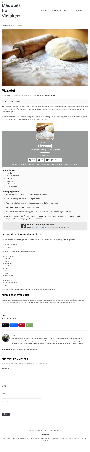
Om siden (79, 10)
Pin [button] (41, 160)
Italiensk (11, 319)
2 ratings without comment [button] (29, 349)
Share (15, 325)
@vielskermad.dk (37, 227)
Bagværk (12, 25)
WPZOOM (57, 430)
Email (4, 393)
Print (33, 160)
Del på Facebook (54, 160)
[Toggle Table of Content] (84, 101)
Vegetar (52, 95)
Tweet (6, 325)
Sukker (17, 319)
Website (5, 401)
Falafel (7, 268)
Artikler (68, 10)
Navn (4, 386)
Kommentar (6, 368)
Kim (9, 95)
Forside (44, 10)
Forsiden (5, 25)
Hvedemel (5, 319)
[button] (41, 152)
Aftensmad (40, 95)
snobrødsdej (43, 300)
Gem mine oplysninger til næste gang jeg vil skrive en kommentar (22, 409)
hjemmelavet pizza (63, 106)
